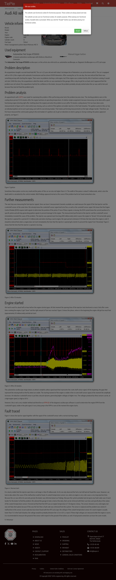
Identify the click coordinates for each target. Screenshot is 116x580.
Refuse (86, 31)
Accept (78, 31)
